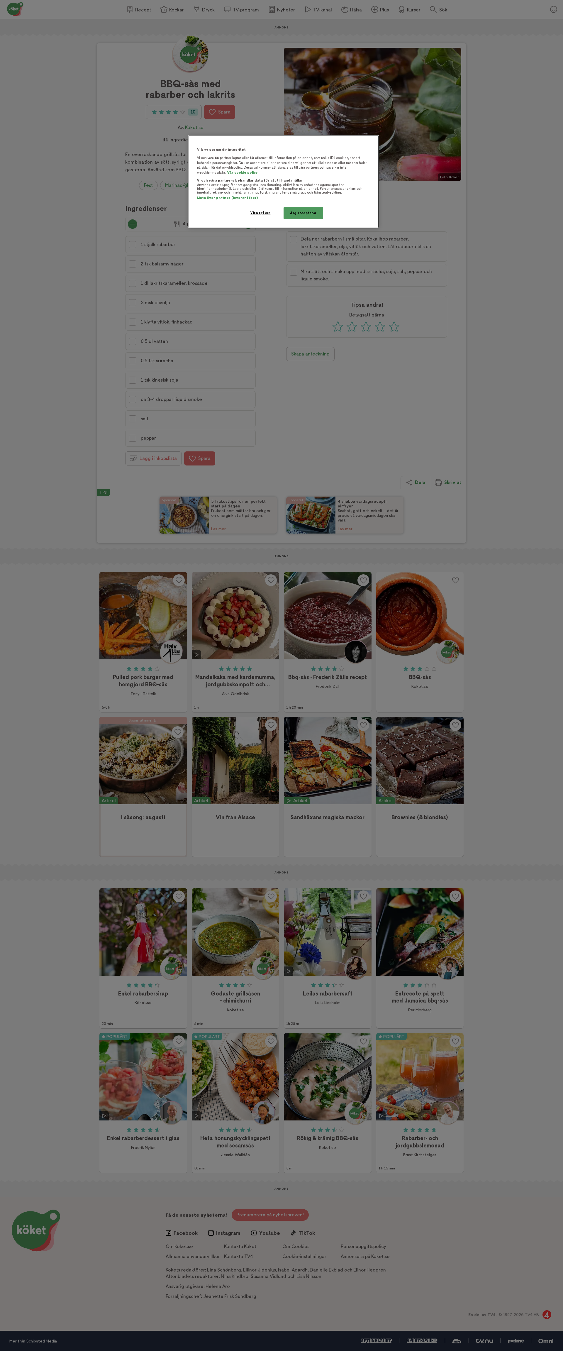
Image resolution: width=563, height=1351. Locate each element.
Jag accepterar (303, 213)
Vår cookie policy (242, 173)
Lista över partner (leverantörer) (227, 198)
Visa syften (260, 213)
